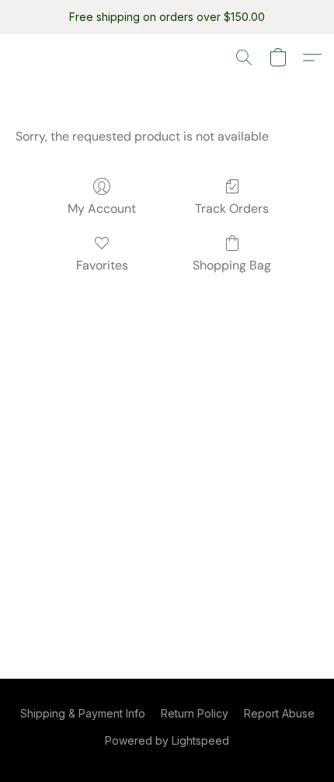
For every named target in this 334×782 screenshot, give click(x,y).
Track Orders (232, 208)
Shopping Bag (232, 265)
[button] (244, 57)
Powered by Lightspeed (167, 740)
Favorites (102, 265)
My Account (102, 208)
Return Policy (194, 713)
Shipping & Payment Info (82, 713)
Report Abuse (279, 713)
